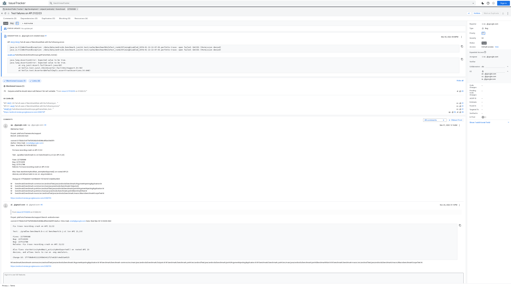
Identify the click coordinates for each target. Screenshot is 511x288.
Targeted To (474, 110)
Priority (472, 33)
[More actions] (508, 13)
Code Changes (473, 86)
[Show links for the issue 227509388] (77, 9)
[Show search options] (473, 3)
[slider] (467, 152)
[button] (489, 28)
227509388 (71, 9)
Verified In (474, 113)
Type (471, 28)
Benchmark (60, 9)
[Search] (51, 3)
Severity (473, 38)
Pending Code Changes (473, 93)
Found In (473, 106)
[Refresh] (5, 13)
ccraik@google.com (35, 143)
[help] (488, 3)
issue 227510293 (68, 91)
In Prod (472, 117)
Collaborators (475, 67)
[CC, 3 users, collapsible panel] (495, 71)
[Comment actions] (459, 125)
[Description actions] (461, 37)
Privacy (5, 286)
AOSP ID (473, 98)
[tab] (9, 18)
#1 (46, 36)
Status (472, 43)
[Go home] (2, 13)
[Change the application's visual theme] (482, 3)
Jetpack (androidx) (47, 9)
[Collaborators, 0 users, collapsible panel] (495, 66)
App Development (31, 9)
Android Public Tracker (14, 9)
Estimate (473, 102)
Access (473, 47)
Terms (12, 286)
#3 (462, 91)
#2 (455, 112)
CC (471, 71)
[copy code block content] (462, 46)
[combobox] (262, 3)
